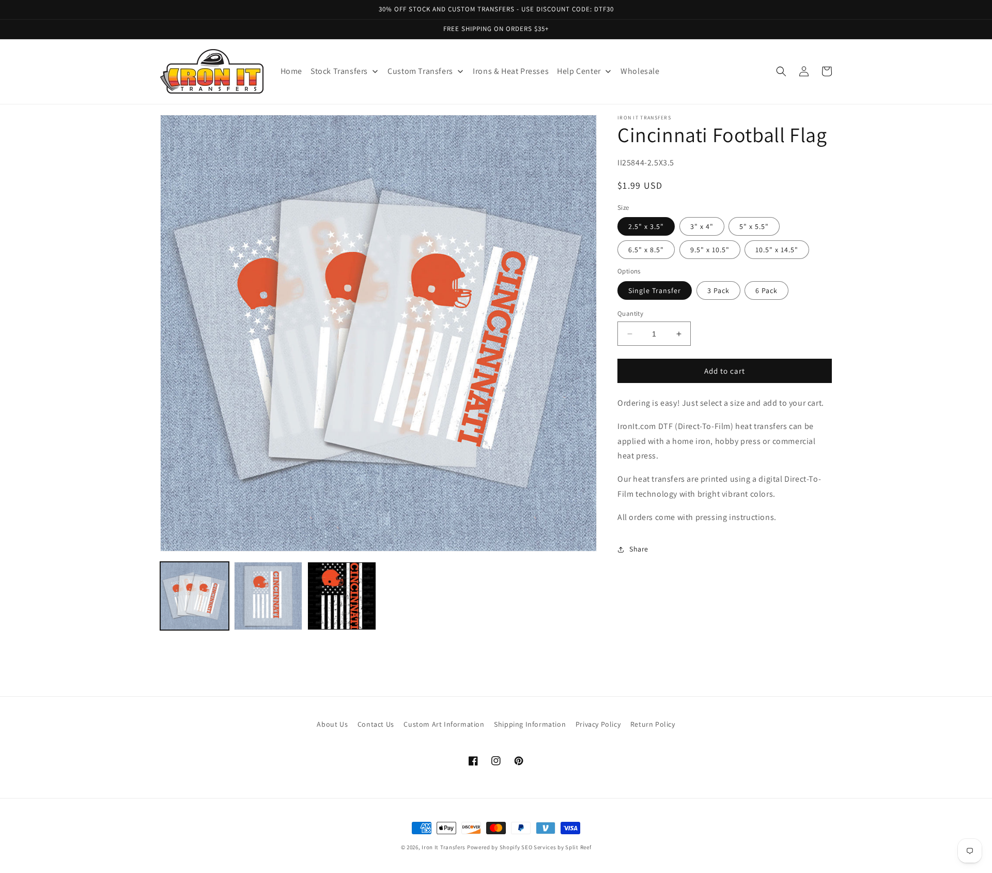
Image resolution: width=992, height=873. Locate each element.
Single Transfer (654, 290)
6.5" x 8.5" (646, 249)
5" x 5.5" (754, 226)
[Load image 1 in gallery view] (194, 596)
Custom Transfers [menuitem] (420, 71)
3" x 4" (702, 226)
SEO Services (538, 847)
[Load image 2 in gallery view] (268, 596)
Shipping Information (530, 724)
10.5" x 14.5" (776, 249)
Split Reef (578, 847)
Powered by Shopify (493, 847)
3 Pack (718, 290)
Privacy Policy (598, 724)
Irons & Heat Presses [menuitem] (511, 71)
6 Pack (766, 290)
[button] (781, 71)
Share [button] (638, 549)
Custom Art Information (444, 724)
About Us (332, 724)
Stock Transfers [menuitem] (339, 71)
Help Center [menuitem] (579, 71)
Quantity (630, 313)
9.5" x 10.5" (710, 249)
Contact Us (376, 724)
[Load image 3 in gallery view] (341, 596)
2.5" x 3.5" (646, 226)
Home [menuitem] (291, 71)
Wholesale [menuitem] (640, 71)
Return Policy (652, 724)
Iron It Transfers (444, 847)
